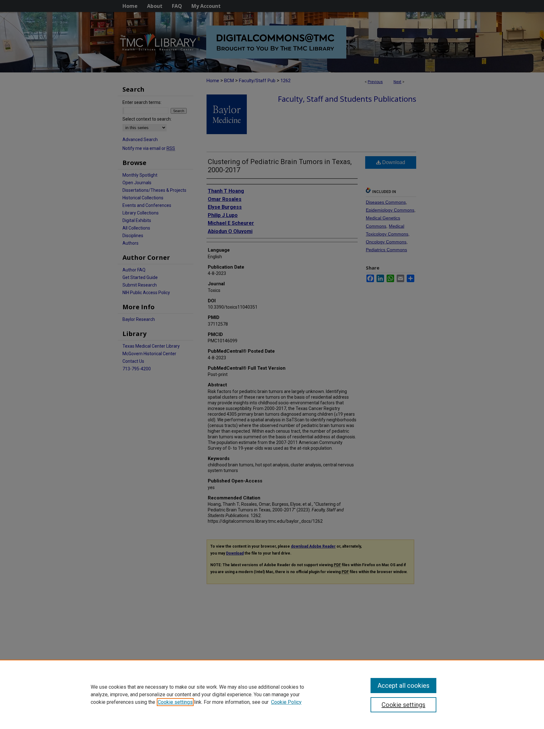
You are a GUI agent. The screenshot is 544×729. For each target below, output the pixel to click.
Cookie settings (175, 702)
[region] (272, 694)
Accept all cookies (403, 685)
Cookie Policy (286, 702)
